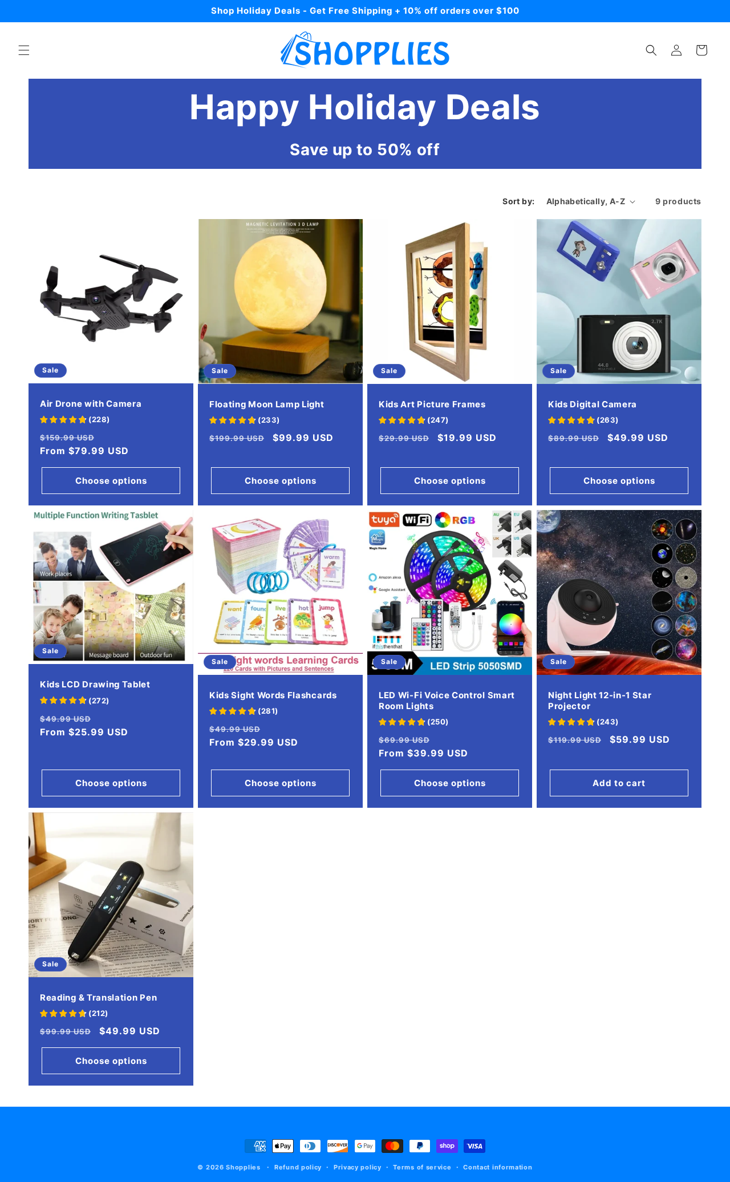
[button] (23, 50)
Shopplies (243, 1167)
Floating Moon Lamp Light (267, 404)
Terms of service (422, 1167)
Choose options (111, 480)
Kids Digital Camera (592, 404)
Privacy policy (358, 1167)
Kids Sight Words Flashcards (273, 695)
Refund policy (298, 1167)
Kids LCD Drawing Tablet (95, 685)
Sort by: (518, 201)
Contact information (497, 1167)
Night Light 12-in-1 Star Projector (600, 700)
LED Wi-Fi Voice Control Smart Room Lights (447, 700)
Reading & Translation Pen (98, 998)
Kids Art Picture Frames (432, 404)
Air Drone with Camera (91, 404)
